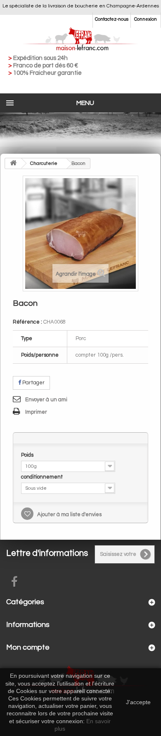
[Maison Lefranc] (80, 39)
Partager (33, 383)
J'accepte (138, 702)
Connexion (145, 19)
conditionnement (42, 477)
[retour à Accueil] (13, 163)
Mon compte (28, 647)
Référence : (27, 322)
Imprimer (36, 412)
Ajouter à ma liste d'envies (69, 514)
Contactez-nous (111, 19)
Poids (28, 455)
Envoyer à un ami (46, 400)
